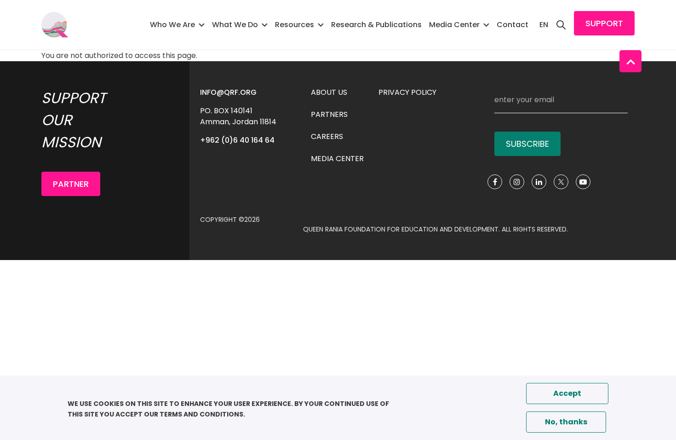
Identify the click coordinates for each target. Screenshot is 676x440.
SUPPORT (604, 23)
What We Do (235, 24)
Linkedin (539, 181)
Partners (329, 114)
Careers (327, 136)
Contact (512, 24)
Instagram (517, 181)
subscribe (527, 144)
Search (561, 25)
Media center (337, 158)
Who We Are (172, 24)
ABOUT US (329, 92)
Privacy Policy (407, 92)
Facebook (494, 181)
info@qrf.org (228, 92)
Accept (567, 393)
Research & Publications (376, 24)
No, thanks (566, 422)
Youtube (583, 181)
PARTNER (71, 184)
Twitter (561, 181)
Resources (294, 24)
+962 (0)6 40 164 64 (237, 140)
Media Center (454, 24)
